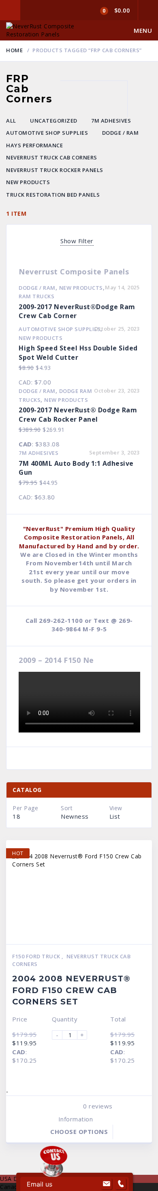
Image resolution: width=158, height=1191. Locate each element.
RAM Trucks (36, 296)
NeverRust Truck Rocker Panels (54, 170)
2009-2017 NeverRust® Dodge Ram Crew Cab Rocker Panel (78, 414)
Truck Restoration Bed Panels (53, 194)
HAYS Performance (34, 145)
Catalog (27, 790)
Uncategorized (53, 120)
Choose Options (79, 1131)
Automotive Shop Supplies (47, 132)
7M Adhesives (111, 120)
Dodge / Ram (120, 132)
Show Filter (77, 241)
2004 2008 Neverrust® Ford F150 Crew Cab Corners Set (71, 990)
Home (14, 50)
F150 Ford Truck (37, 956)
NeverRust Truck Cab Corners (51, 157)
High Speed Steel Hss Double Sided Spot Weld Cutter (78, 353)
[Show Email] (106, 1184)
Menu (143, 30)
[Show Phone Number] (120, 1184)
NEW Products (28, 182)
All (11, 120)
